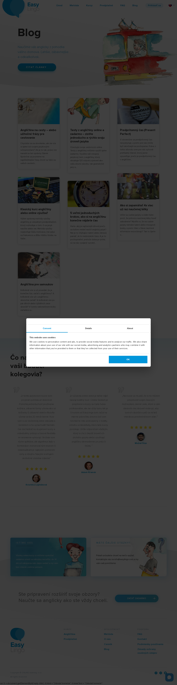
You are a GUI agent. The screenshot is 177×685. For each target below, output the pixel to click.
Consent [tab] (47, 328)
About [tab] (130, 328)
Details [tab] (88, 328)
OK (128, 359)
